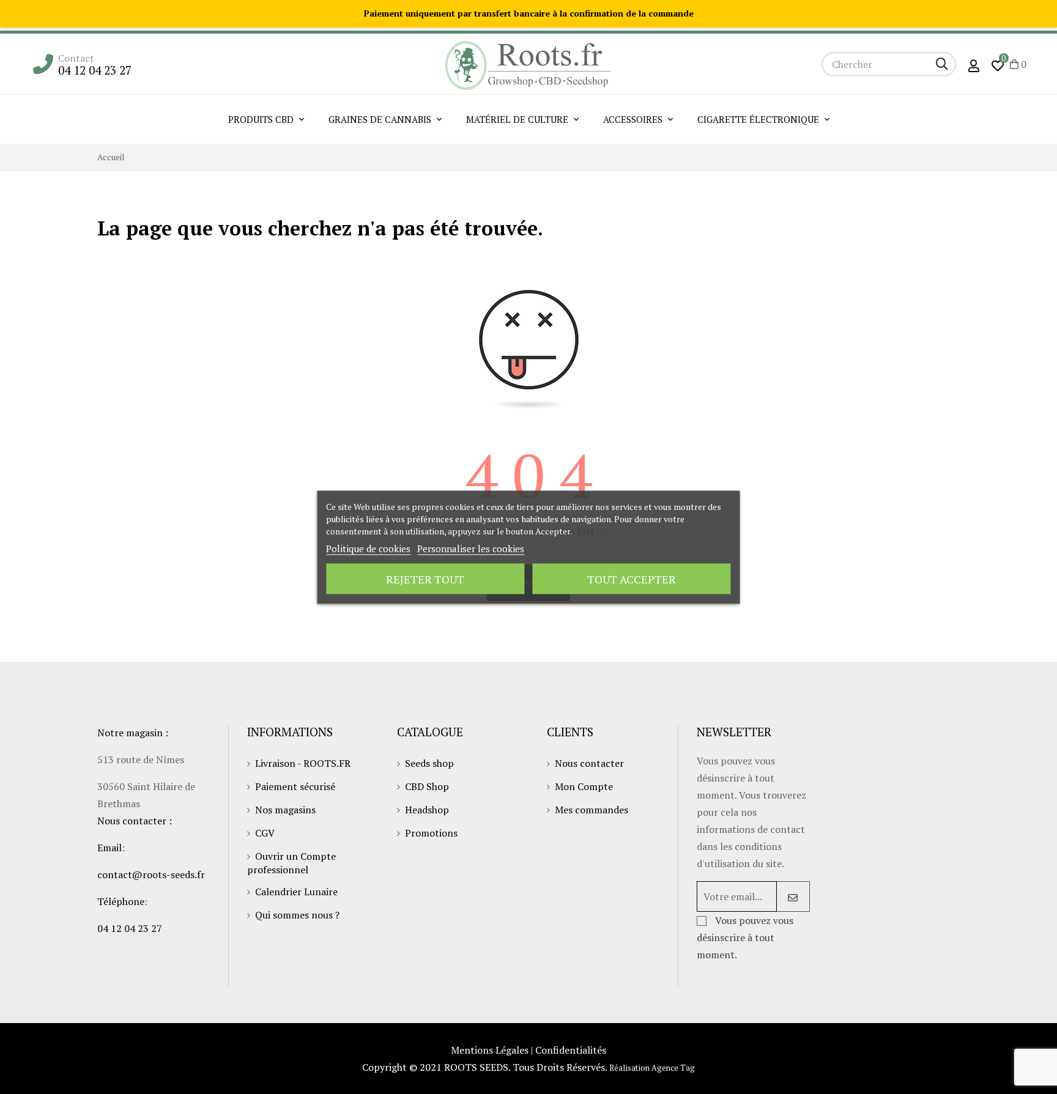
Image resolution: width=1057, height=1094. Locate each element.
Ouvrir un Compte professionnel (291, 862)
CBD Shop (427, 786)
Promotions (431, 833)
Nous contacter (589, 763)
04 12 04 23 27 (95, 70)
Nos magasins (285, 809)
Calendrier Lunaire (296, 891)
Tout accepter (631, 578)
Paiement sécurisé (295, 786)
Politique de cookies (368, 548)
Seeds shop (429, 763)
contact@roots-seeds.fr (151, 874)
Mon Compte (584, 786)
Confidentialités (570, 1050)
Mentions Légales (489, 1050)
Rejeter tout (425, 578)
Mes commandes (591, 809)
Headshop (427, 809)
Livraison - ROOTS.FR (302, 763)
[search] (942, 64)
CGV (265, 833)
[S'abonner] (793, 896)
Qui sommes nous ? (297, 915)
